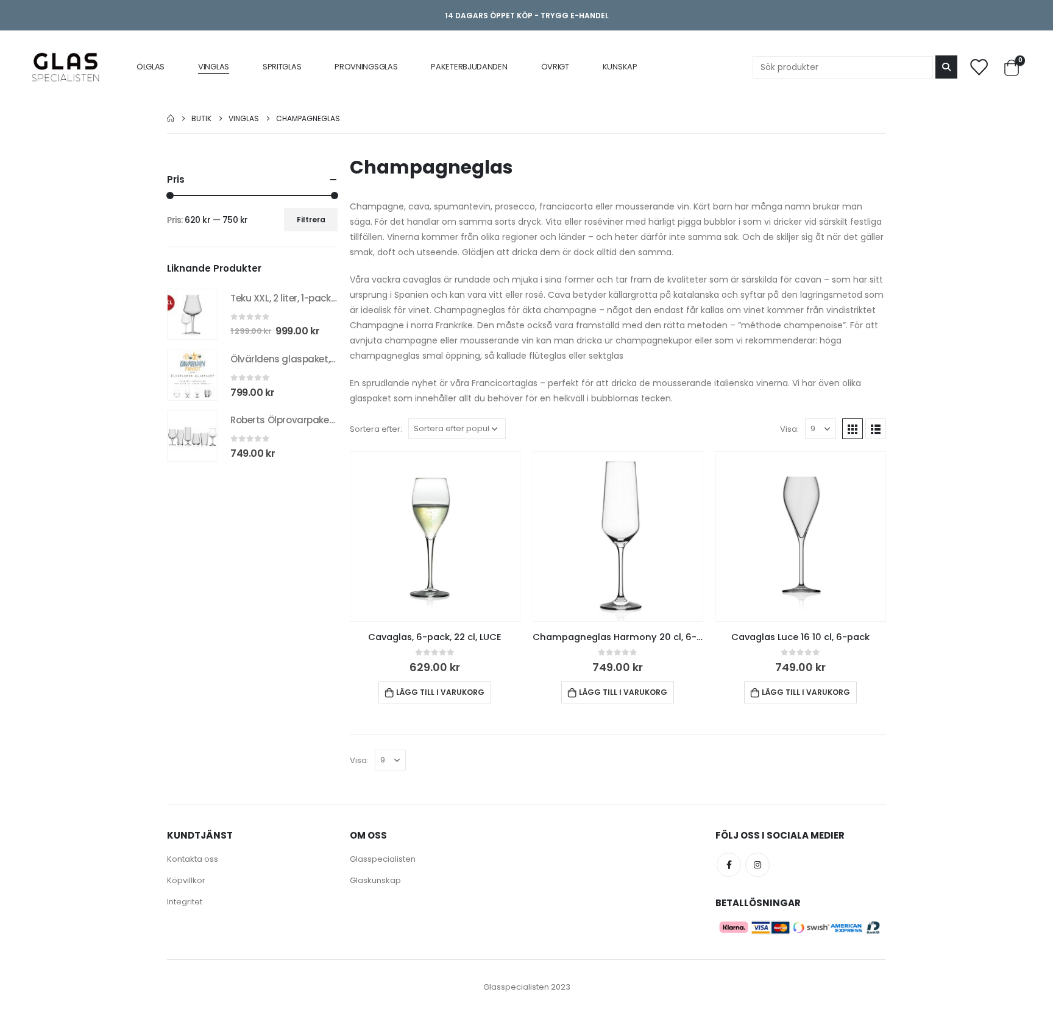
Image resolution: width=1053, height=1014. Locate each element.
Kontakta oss (192, 859)
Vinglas (213, 66)
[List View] (875, 428)
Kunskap (620, 66)
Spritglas (282, 66)
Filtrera (311, 219)
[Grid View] (852, 428)
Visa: (789, 429)
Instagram (757, 865)
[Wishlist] (978, 66)
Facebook (729, 865)
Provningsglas (366, 66)
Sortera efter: (376, 429)
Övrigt (555, 66)
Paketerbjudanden (469, 66)
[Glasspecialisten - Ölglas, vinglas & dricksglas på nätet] (65, 67)
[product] (435, 536)
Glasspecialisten (383, 859)
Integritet (184, 901)
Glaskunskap (375, 880)
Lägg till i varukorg (440, 692)
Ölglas (150, 66)
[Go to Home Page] (170, 118)
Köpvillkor (186, 880)
